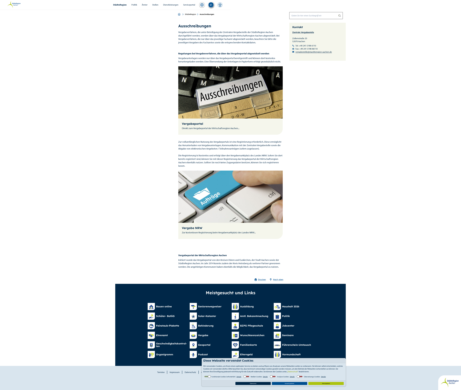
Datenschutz (293, 371)
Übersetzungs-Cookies (312, 377)
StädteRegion (120, 4)
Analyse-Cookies (283, 377)
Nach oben (278, 279)
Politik (134, 4)
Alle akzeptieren (326, 383)
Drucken (262, 279)
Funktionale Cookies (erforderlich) (223, 377)
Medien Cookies (256, 377)
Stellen (155, 4)
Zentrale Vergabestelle (303, 32)
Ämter (144, 4)
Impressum (175, 372)
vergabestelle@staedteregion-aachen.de (313, 52)
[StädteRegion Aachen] (14, 4)
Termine (161, 372)
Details (239, 377)
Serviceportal (189, 4)
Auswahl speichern (289, 383)
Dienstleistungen (170, 4)
